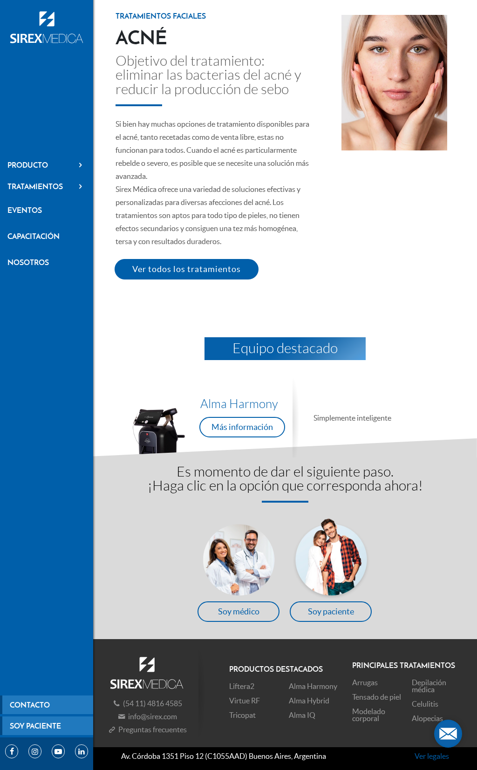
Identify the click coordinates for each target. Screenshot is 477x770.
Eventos (24, 210)
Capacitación (33, 236)
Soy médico (238, 611)
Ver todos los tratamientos (186, 269)
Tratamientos (35, 186)
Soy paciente (35, 725)
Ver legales (432, 756)
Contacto (30, 704)
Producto (27, 165)
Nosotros (28, 262)
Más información (242, 427)
